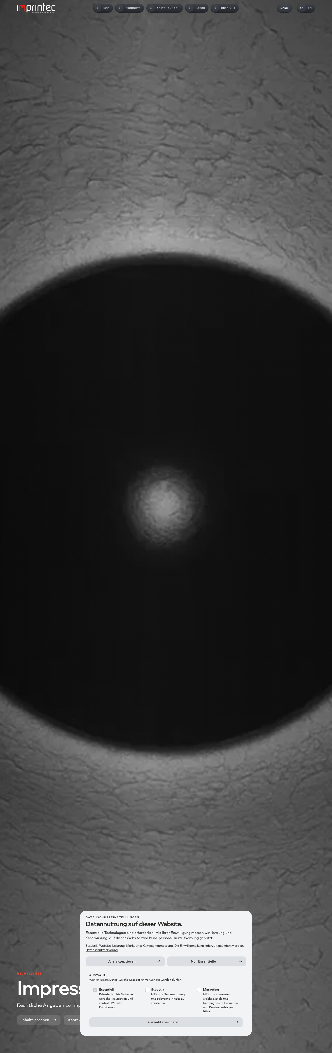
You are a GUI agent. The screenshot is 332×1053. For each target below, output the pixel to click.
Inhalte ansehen (35, 1020)
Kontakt (75, 1020)
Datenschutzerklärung (102, 950)
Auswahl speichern (162, 1022)
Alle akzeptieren (122, 961)
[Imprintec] (36, 8)
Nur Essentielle (203, 961)
